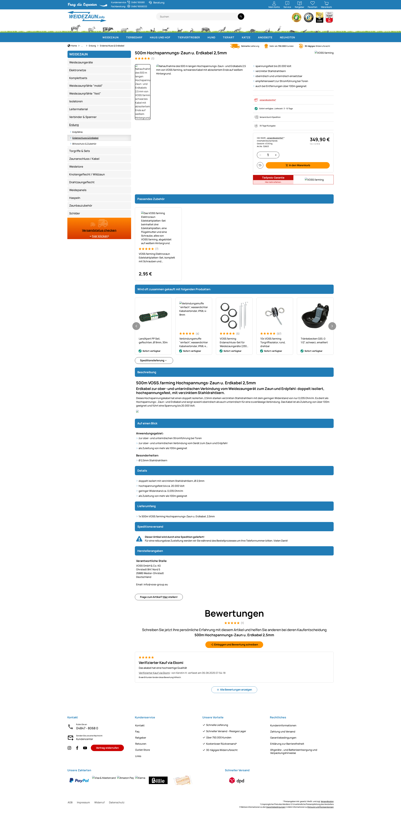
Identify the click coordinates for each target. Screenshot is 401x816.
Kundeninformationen (283, 725)
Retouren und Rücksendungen (320, 807)
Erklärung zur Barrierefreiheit (287, 743)
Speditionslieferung (152, 360)
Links (138, 756)
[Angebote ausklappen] (275, 37)
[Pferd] (76, 28)
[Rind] (108, 28)
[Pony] (91, 28)
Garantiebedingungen (283, 737)
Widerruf (99, 802)
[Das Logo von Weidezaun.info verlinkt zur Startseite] (111, 16)
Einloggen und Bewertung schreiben (236, 644)
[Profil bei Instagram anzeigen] (69, 748)
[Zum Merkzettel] (260, 165)
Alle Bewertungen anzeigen (236, 689)
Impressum (83, 802)
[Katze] (180, 28)
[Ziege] (139, 28)
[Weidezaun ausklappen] (122, 37)
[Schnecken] (317, 28)
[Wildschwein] (206, 28)
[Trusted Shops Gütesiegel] (309, 18)
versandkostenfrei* (268, 100)
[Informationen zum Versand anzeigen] (236, 780)
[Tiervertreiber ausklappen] (203, 37)
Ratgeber (140, 737)
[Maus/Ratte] (304, 28)
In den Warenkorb (299, 165)
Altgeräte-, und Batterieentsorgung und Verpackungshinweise (293, 751)
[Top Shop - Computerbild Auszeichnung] (329, 18)
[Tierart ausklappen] (237, 37)
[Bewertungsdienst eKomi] (296, 18)
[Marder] (266, 28)
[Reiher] (279, 28)
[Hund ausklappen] (218, 37)
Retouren (140, 743)
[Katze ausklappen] (253, 37)
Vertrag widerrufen (107, 747)
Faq (137, 731)
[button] (202, 69)
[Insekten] (328, 28)
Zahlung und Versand (282, 731)
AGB (70, 802)
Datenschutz (117, 802)
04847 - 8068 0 (87, 728)
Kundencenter (84, 739)
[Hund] (165, 28)
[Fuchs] (237, 28)
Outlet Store (142, 750)
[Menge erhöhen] (276, 155)
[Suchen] (241, 16)
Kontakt (140, 725)
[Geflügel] (152, 28)
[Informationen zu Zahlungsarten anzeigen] (131, 780)
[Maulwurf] (292, 28)
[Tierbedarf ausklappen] (145, 37)
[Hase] (191, 28)
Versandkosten (327, 801)
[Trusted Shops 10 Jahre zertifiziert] (319, 18)
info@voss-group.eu (152, 584)
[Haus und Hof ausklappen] (173, 37)
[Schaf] (124, 28)
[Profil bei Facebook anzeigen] (77, 748)
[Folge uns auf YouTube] (85, 748)
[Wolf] (222, 28)
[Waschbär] (252, 28)
